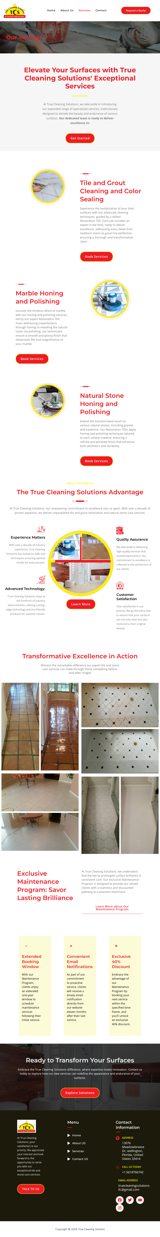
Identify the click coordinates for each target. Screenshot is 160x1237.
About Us (67, 10)
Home (51, 10)
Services (84, 10)
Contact (101, 10)
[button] (136, 10)
